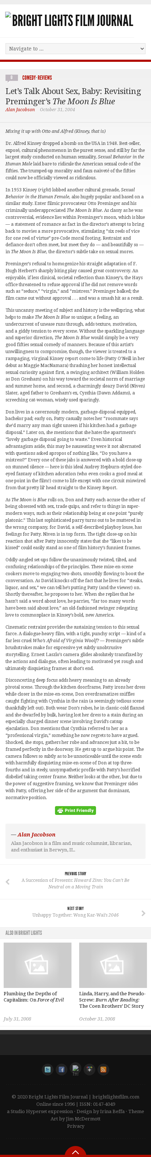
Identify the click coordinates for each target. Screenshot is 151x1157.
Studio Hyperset (29, 1111)
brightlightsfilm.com (115, 1097)
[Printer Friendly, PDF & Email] (75, 813)
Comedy (29, 77)
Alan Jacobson (20, 109)
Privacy (75, 1126)
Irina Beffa (112, 1111)
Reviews (45, 77)
